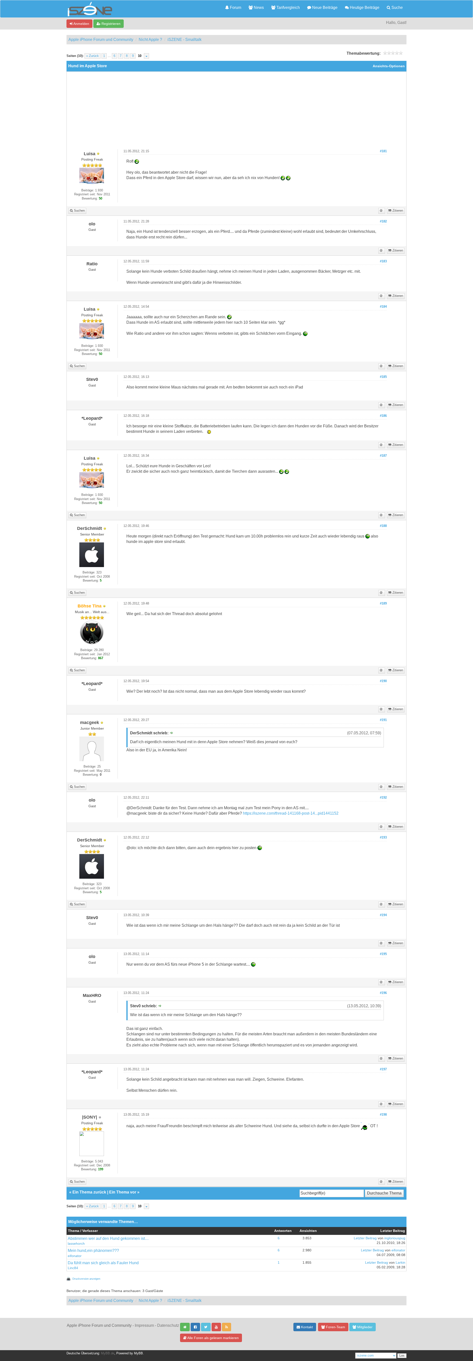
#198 (383, 1114)
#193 (383, 837)
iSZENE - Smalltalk (185, 39)
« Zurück (92, 56)
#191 (383, 720)
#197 (383, 1069)
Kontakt (306, 1327)
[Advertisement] (236, 112)
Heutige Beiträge (364, 7)
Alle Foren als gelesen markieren (212, 1338)
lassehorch (76, 1243)
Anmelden (81, 24)
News (258, 7)
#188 (383, 526)
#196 (383, 993)
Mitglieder (364, 1327)
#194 (383, 915)
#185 (383, 377)
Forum (235, 7)
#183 (383, 261)
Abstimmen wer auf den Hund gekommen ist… (108, 1238)
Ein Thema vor (122, 1192)
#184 (383, 306)
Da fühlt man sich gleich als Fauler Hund (103, 1263)
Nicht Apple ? (150, 39)
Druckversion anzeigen (86, 1278)
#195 (383, 954)
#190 (383, 681)
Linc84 (73, 1268)
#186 (383, 416)
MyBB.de (107, 1353)
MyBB (138, 1353)
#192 (383, 797)
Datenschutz (168, 1325)
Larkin (400, 1262)
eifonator (75, 1256)
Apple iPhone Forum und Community (100, 39)
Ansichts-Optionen (389, 66)
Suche (396, 7)
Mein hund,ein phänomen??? (93, 1250)
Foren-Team (335, 1327)
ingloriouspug (394, 1238)
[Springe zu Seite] (146, 56)
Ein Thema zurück (89, 1192)
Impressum (144, 1325)
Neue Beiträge (324, 7)
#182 (383, 221)
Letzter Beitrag (365, 1238)
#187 (383, 455)
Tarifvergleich (287, 7)
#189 (383, 603)
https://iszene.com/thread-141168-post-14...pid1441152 (290, 813)
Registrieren (110, 24)
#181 (383, 151)
